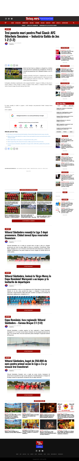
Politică (42, 23)
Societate (48, 23)
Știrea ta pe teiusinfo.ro (32, 25)
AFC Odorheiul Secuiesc (22, 168)
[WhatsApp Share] (11, 65)
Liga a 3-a (40, 168)
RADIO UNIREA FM (54, 454)
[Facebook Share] (6, 65)
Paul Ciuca (45, 168)
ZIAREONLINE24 (60, 454)
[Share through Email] (17, 65)
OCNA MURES (40, 454)
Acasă (12, 23)
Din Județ (32, 23)
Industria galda (34, 168)
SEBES (45, 454)
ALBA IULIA (24, 454)
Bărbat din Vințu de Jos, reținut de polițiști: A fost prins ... (63, 121)
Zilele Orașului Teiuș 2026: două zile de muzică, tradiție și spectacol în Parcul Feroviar (26, 141)
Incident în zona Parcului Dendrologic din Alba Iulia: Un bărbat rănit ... (64, 129)
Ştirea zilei (71, 105)
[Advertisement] (39, 8)
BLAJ (28, 454)
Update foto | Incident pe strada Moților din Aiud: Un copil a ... (65, 109)
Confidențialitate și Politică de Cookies (48, 25)
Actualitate (18, 23)
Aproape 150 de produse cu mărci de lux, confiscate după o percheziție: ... (65, 117)
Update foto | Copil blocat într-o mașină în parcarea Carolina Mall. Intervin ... (64, 113)
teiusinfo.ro (11, 44)
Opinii (71, 131)
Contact (24, 25)
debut (29, 168)
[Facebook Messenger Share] (9, 65)
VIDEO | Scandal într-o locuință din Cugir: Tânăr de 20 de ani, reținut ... (65, 125)
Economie (37, 23)
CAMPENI (31, 454)
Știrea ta (58, 23)
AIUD (20, 454)
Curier (59, 105)
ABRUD (17, 454)
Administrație (25, 23)
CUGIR (36, 454)
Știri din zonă (65, 23)
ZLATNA (48, 454)
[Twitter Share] (14, 65)
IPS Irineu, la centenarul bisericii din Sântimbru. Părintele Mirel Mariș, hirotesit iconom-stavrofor (28, 134)
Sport (53, 23)
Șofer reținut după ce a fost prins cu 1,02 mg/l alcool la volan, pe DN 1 (22, 139)
